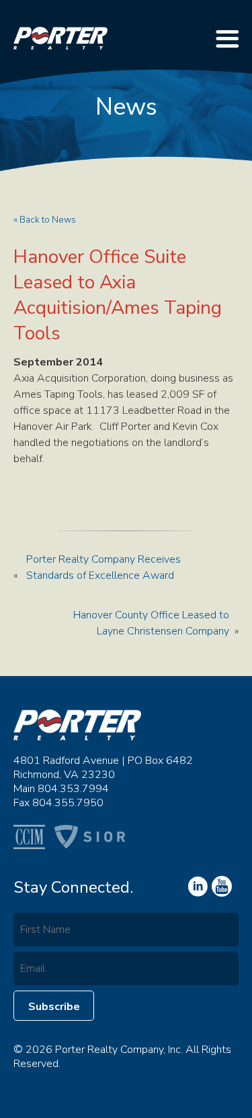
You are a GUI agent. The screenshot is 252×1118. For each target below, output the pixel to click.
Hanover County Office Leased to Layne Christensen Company (151, 623)
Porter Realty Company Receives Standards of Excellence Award (103, 567)
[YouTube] (197, 887)
